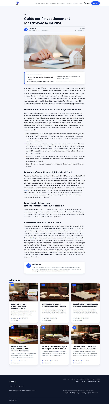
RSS (99, 381)
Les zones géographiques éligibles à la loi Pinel (41, 81)
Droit (43, 3)
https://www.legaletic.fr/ (15, 390)
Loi (47, 3)
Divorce (69, 3)
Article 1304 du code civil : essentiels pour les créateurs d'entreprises (20, 349)
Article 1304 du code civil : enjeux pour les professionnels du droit (54, 348)
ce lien (33, 238)
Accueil (37, 3)
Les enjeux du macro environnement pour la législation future (18, 306)
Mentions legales (91, 381)
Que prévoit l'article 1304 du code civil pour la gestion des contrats (85, 305)
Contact (95, 3)
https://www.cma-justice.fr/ (29, 390)
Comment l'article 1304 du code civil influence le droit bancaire (84, 348)
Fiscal (80, 3)
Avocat (75, 3)
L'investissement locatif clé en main (66, 81)
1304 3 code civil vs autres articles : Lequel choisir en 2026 (54, 305)
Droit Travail (61, 3)
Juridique (53, 3)
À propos (87, 3)
